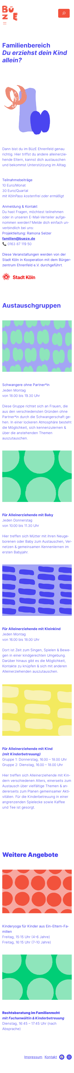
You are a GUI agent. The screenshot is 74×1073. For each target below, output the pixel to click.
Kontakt (51, 1057)
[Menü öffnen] (4, 23)
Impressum (33, 1057)
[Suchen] (64, 13)
